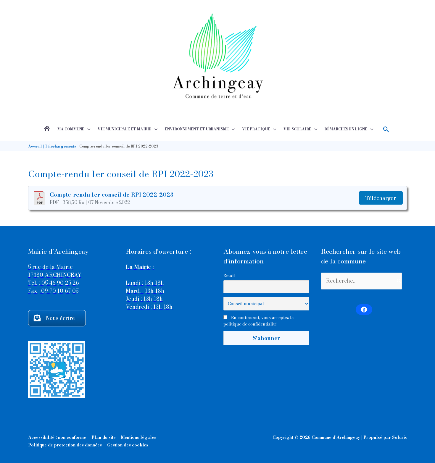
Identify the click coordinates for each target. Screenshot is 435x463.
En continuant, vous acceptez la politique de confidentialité (258, 320)
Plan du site (103, 437)
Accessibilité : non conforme (57, 437)
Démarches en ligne (346, 129)
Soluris (399, 437)
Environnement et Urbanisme (197, 129)
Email (229, 276)
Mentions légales (138, 437)
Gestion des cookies (127, 445)
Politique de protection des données (65, 445)
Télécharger (380, 198)
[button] (386, 129)
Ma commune (70, 129)
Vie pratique (256, 129)
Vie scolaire (297, 129)
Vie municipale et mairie (125, 129)
